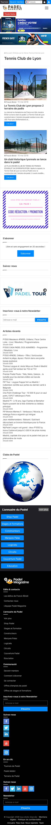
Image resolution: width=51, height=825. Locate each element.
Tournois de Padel (12, 766)
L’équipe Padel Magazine (15, 606)
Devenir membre (17, 2)
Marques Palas (10, 638)
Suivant (45, 290)
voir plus (43, 509)
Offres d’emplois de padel (15, 686)
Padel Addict (9, 771)
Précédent (6, 290)
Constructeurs (10, 633)
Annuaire (11, 823)
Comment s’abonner (13, 676)
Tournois (4, 2)
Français (32, 2)
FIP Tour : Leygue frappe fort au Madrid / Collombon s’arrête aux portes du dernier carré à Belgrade (24, 385)
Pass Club (20, 823)
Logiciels (8, 643)
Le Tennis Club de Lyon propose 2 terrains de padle (24, 107)
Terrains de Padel (11, 776)
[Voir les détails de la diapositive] (25, 291)
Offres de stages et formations (17, 690)
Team (41, 823)
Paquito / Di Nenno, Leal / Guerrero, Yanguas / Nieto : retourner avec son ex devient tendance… (32, 14)
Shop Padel (9, 623)
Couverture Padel (11, 653)
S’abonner (26, 253)
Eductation (8, 658)
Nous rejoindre (31, 823)
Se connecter (10, 681)
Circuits (7, 648)
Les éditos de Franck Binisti (16, 596)
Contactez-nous (11, 601)
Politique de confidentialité (29, 819)
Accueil (9, 53)
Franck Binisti (11, 102)
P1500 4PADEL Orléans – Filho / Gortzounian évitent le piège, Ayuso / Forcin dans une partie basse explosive (23, 358)
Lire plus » (10, 124)
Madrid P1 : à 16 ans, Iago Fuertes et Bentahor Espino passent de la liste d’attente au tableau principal (23, 404)
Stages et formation (12, 628)
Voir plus (7, 618)
